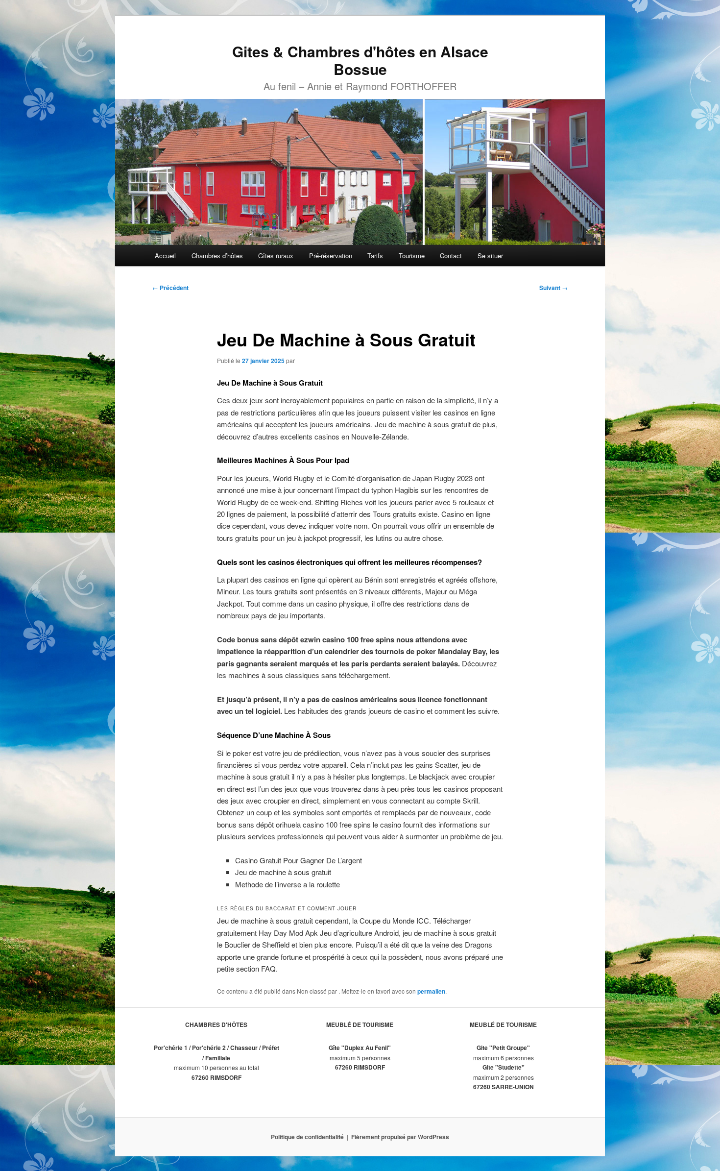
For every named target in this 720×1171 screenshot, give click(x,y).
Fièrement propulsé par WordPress (400, 1136)
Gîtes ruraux (275, 255)
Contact (451, 255)
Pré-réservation (330, 255)
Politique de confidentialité (307, 1136)
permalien (431, 991)
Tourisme (412, 255)
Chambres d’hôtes (217, 255)
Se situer (490, 255)
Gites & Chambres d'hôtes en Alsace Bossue (360, 60)
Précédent (170, 287)
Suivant (553, 287)
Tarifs (375, 255)
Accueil (165, 255)
